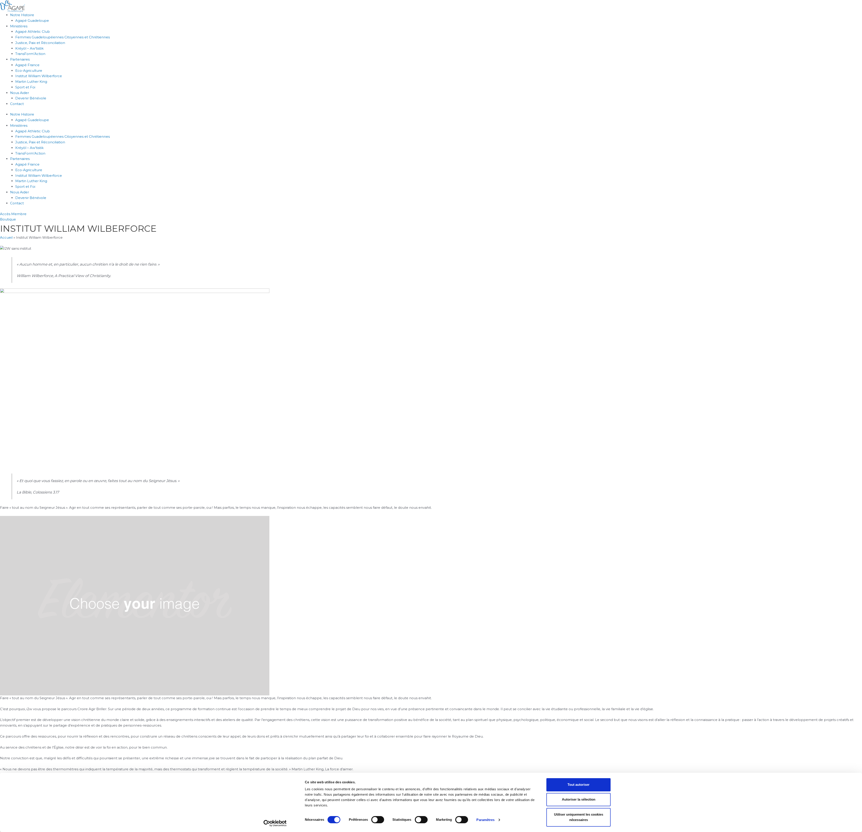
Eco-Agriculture (28, 70)
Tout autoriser (578, 784)
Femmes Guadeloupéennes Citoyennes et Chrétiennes (62, 37)
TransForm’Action (30, 54)
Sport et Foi (25, 87)
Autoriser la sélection (578, 799)
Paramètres (485, 820)
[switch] (377, 819)
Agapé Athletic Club (32, 31)
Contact (17, 104)
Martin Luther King (31, 81)
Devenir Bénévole (30, 98)
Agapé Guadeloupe (32, 20)
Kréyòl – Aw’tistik (29, 48)
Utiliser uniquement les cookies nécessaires (578, 817)
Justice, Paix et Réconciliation (40, 43)
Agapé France (27, 65)
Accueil (6, 237)
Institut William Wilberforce (38, 76)
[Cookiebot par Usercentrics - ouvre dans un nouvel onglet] (275, 823)
